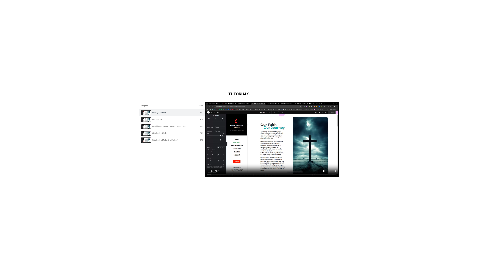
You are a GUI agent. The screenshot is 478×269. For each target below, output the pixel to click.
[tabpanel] (272, 139)
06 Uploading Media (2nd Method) (165, 140)
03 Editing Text (157, 119)
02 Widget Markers (159, 113)
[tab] (172, 112)
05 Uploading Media (159, 133)
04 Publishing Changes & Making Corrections (169, 126)
